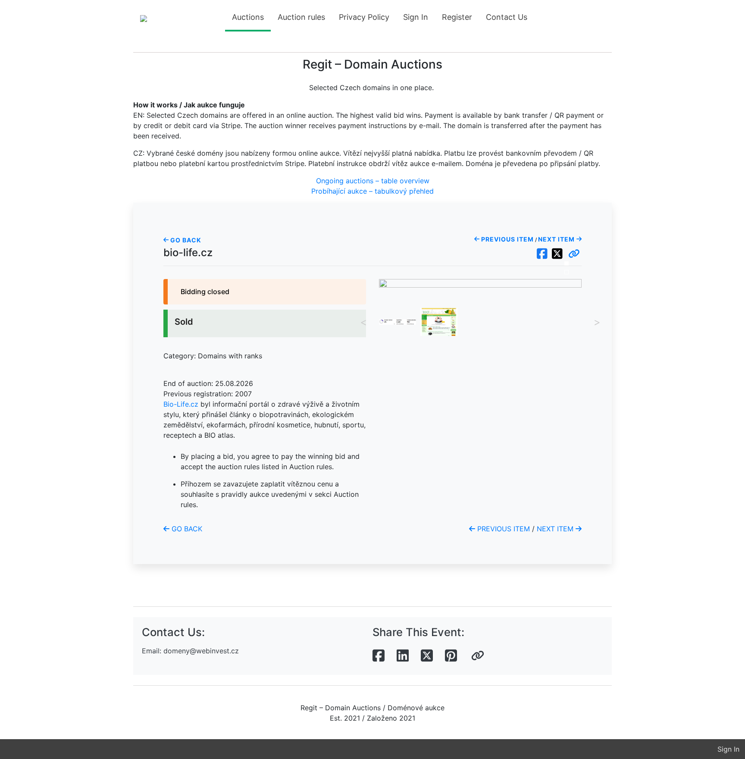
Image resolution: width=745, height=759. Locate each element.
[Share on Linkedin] (403, 656)
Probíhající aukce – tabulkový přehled (372, 191)
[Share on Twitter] (427, 656)
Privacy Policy (364, 17)
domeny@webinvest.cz (201, 650)
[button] (574, 254)
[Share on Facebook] (378, 656)
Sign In (415, 17)
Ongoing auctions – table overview (372, 180)
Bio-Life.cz (180, 404)
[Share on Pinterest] (451, 656)
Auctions (248, 17)
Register (457, 17)
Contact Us (506, 17)
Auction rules (301, 17)
